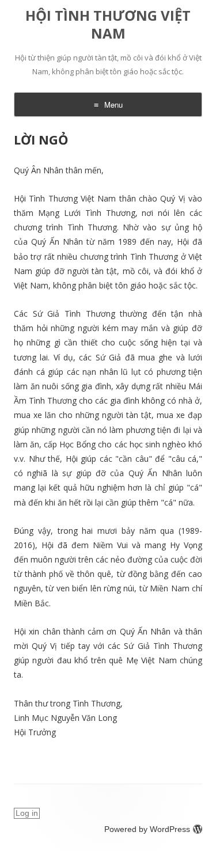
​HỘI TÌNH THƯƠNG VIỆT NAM (108, 25)
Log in (27, 813)
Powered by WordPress (147, 829)
